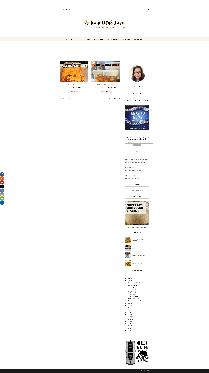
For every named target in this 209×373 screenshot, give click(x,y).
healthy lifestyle (130, 167)
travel (134, 175)
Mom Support (129, 165)
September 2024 (133, 283)
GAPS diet (128, 175)
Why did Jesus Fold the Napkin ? (139, 247)
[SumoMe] (2, 203)
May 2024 (131, 292)
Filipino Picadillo (137, 263)
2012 (128, 328)
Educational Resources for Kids (135, 162)
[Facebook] (2, 174)
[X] (2, 186)
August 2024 (132, 285)
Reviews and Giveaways (132, 159)
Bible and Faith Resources (133, 170)
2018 (128, 314)
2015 (128, 321)
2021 (128, 307)
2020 (128, 310)
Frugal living (144, 159)
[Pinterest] (2, 182)
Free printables (130, 173)
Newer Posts (66, 98)
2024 (128, 280)
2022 (128, 305)
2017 (128, 317)
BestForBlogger (81, 370)
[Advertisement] (29, 3)
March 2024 (131, 294)
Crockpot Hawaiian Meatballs (138, 240)
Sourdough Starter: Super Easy (137, 227)
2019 (128, 312)
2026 (128, 276)
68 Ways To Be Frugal (138, 255)
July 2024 (131, 287)
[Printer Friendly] (2, 195)
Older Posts (114, 98)
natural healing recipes (132, 178)
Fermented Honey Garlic (105, 87)
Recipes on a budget (131, 156)
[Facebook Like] (2, 191)
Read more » (74, 91)
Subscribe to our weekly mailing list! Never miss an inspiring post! (137, 138)
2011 (128, 330)
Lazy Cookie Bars (73, 87)
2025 (128, 278)
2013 (128, 326)
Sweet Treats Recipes (141, 165)
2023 (128, 303)
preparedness (140, 173)
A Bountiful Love (68, 370)
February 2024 (132, 296)
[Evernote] (2, 199)
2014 (128, 323)
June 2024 (131, 289)
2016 (128, 319)
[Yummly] (2, 178)
